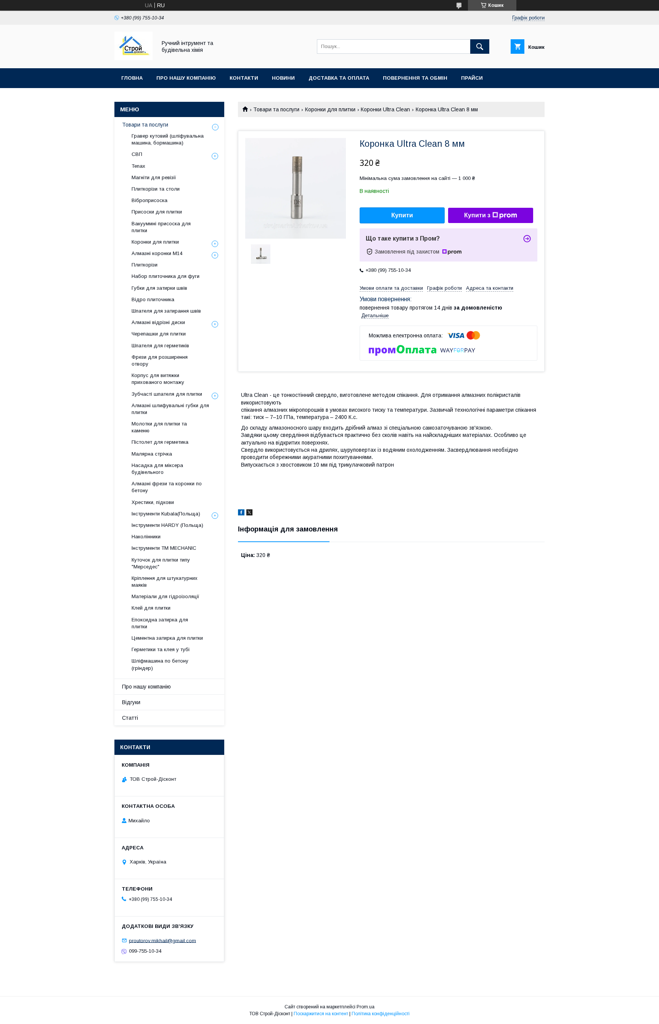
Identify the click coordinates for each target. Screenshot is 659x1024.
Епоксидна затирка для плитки (160, 623)
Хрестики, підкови (153, 502)
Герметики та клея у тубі (161, 649)
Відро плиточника (153, 299)
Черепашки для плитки (159, 334)
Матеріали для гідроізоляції (165, 596)
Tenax (138, 166)
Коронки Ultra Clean (385, 109)
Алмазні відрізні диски (158, 322)
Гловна (132, 78)
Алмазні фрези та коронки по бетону (167, 487)
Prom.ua (366, 1007)
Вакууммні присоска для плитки (161, 227)
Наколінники (146, 536)
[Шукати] (479, 46)
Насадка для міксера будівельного (157, 468)
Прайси (472, 78)
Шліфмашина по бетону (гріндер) (160, 664)
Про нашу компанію (186, 78)
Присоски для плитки (157, 212)
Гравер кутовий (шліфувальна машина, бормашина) (168, 139)
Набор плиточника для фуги (165, 276)
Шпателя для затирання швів (166, 311)
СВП (137, 154)
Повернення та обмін (415, 78)
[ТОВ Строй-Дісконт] (133, 58)
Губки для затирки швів (159, 288)
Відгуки (131, 702)
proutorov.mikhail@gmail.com (162, 940)
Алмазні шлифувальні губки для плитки (170, 409)
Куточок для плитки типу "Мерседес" (161, 563)
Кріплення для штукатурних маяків (165, 581)
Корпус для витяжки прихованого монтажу (158, 378)
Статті (130, 718)
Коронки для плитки (330, 109)
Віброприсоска (149, 200)
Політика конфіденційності (381, 1013)
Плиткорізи (145, 265)
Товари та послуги (276, 109)
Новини (283, 78)
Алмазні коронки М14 (157, 253)
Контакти (244, 78)
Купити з (477, 215)
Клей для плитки (151, 608)
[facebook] (241, 513)
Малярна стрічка (152, 454)
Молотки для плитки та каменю (159, 427)
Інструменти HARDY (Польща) (167, 525)
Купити (402, 215)
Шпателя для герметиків (160, 345)
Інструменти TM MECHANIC (164, 548)
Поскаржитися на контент (321, 1013)
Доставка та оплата (339, 78)
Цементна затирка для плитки (167, 638)
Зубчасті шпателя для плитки (167, 394)
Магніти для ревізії (154, 177)
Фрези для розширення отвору (160, 360)
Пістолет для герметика (160, 442)
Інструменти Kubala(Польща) (166, 514)
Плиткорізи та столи (156, 189)
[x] (249, 513)
